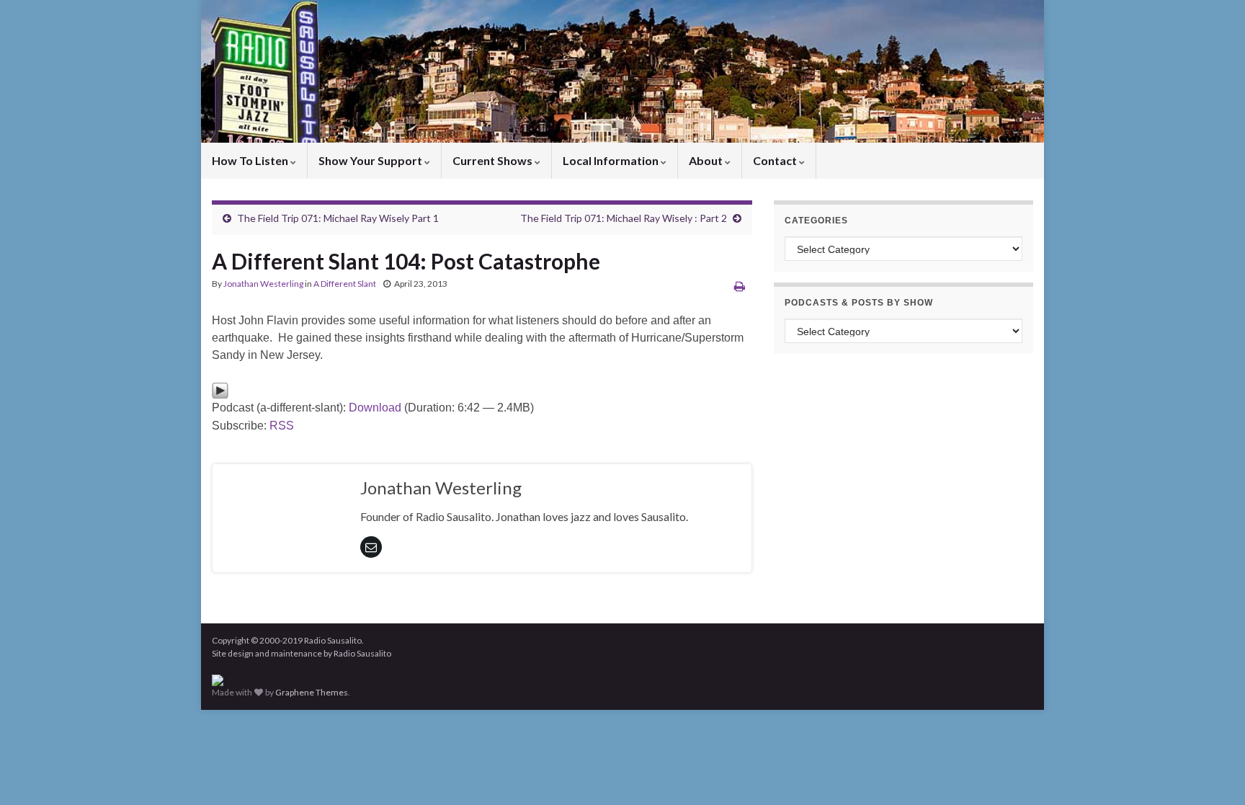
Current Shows (493, 160)
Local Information (612, 160)
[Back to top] (1213, 773)
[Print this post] (739, 286)
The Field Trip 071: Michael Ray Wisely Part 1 (338, 218)
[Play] (220, 389)
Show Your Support (371, 160)
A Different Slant (344, 283)
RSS (281, 425)
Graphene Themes (311, 692)
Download (375, 407)
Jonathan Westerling (263, 283)
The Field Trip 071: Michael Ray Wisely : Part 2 (623, 218)
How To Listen (251, 160)
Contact (776, 160)
